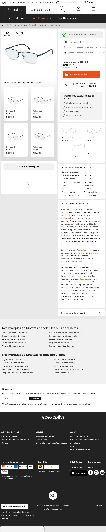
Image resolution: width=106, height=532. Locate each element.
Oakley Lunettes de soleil (13, 336)
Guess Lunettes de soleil (60, 339)
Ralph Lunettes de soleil (60, 343)
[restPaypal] (23, 467)
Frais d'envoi (41, 439)
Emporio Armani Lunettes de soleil (65, 333)
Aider (73, 432)
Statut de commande (80, 449)
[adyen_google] (4, 472)
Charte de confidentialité (12, 515)
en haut (100, 505)
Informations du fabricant (73, 313)
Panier (93, 12)
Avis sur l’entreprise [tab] (29, 167)
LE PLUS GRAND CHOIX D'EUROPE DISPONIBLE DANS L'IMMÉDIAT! (31, 3)
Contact (4, 443)
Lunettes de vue (20, 25)
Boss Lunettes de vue (63, 366)
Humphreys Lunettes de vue (15, 366)
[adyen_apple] (30, 467)
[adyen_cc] (3, 467)
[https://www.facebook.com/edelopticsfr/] (90, 473)
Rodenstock (37, 25)
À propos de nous (10, 432)
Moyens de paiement (45, 436)
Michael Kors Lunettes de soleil (63, 336)
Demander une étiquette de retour (52, 443)
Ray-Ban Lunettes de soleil (14, 333)
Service (39, 432)
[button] (13, 10)
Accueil (5, 25)
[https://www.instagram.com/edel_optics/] (96, 473)
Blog (72, 446)
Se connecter (79, 12)
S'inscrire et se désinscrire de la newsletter (84, 441)
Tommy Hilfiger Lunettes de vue (68, 369)
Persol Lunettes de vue (64, 359)
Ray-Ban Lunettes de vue (13, 359)
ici (17, 404)
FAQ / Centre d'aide (79, 436)
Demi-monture (90, 192)
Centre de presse (9, 436)
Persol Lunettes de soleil (13, 339)
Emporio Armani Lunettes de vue (17, 373)
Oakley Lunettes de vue (13, 363)
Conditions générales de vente (15, 512)
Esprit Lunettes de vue (64, 373)
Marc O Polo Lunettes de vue (15, 369)
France (90, 2)
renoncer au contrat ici (14, 506)
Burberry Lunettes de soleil (61, 346)
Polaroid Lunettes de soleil (14, 346)
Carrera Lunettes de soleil (14, 343)
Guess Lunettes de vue (64, 363)
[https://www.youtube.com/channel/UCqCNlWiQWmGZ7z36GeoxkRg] (102, 473)
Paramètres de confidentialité (15, 439)
